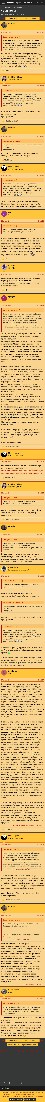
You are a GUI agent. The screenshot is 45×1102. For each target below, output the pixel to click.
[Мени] (3, 2)
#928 (42, 845)
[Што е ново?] (37, 2)
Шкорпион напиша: (10, 37)
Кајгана (6, 1088)
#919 (42, 175)
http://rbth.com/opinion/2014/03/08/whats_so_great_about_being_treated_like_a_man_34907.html (22, 471)
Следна (33, 18)
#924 (42, 493)
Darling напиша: (9, 497)
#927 (42, 680)
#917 (42, 86)
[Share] (37, 32)
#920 (42, 221)
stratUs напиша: (9, 90)
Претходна (13, 18)
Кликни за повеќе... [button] (22, 330)
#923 (42, 462)
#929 (42, 915)
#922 (42, 305)
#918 (42, 136)
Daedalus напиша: (9, 849)
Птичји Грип (7, 14)
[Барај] (42, 2)
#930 (42, 999)
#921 (42, 274)
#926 (42, 576)
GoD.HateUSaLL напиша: (12, 141)
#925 (42, 535)
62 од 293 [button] (24, 18)
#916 (42, 32)
